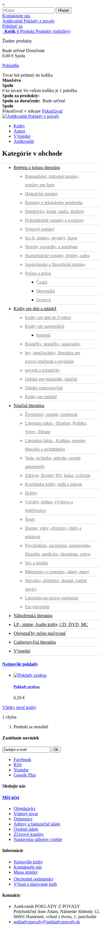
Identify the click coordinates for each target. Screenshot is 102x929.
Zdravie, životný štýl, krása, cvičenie (57, 475)
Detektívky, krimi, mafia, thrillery (54, 211)
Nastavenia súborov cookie (38, 839)
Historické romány (41, 193)
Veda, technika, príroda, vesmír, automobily (53, 462)
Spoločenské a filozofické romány (55, 264)
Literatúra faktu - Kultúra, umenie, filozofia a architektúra (55, 445)
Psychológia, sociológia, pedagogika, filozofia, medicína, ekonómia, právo (58, 549)
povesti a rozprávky (42, 370)
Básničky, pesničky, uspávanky (53, 343)
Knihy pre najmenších (44, 326)
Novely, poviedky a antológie (51, 246)
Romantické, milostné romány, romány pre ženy (52, 180)
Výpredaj (22, 136)
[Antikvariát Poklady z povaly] (30, 116)
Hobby (31, 493)
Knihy (19, 125)
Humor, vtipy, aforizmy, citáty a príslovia (53, 532)
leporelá (43, 335)
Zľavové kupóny (29, 834)
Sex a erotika (36, 562)
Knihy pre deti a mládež (35, 308)
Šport (30, 519)
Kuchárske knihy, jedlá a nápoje (53, 484)
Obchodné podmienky (34, 879)
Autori (19, 131)
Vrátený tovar (26, 813)
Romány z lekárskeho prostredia (53, 202)
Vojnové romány (40, 229)
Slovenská (45, 290)
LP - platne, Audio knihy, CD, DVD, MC (51, 624)
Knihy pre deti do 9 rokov (48, 317)
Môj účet (10, 797)
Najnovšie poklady (20, 664)
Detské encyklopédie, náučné (51, 379)
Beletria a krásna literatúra (37, 167)
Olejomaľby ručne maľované (40, 633)
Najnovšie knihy (28, 861)
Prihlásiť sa (12, 26)
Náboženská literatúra (33, 615)
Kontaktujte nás (16, 15)
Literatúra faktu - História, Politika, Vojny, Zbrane (56, 427)
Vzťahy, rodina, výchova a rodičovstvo (49, 506)
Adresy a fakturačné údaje (37, 824)
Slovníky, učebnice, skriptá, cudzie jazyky (56, 584)
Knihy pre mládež (41, 396)
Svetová (43, 299)
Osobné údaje (26, 829)
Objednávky (25, 808)
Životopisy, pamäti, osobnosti (51, 414)
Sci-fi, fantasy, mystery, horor (51, 237)
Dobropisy (23, 818)
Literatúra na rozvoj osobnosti (51, 597)
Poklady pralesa (27, 686)
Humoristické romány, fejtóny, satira (57, 255)
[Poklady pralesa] (30, 675)
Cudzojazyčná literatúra (35, 642)
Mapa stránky (26, 872)
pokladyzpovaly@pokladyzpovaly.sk (47, 921)
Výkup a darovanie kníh (35, 884)
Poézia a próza (38, 273)
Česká (41, 282)
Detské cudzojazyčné (44, 387)
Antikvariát (24, 141)
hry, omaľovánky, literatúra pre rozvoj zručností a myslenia (52, 357)
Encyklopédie (37, 606)
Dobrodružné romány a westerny (54, 220)
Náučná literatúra (29, 405)
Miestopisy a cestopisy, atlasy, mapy (57, 571)
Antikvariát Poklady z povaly (28, 21)
